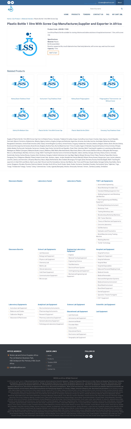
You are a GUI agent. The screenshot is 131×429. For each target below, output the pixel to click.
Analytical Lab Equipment (47, 305)
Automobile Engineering (105, 184)
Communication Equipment (48, 275)
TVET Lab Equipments (104, 181)
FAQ (107, 14)
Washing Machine (103, 240)
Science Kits (73, 328)
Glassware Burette (16, 249)
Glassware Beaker (16, 181)
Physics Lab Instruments (91, 386)
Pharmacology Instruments (48, 311)
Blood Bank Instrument (105, 285)
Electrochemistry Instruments (49, 308)
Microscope (43, 279)
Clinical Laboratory (45, 269)
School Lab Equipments (47, 249)
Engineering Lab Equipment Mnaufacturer (72, 384)
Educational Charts (75, 331)
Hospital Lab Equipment (105, 249)
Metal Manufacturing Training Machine (106, 235)
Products (76, 14)
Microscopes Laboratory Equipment (29, 383)
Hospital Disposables (105, 266)
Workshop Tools (103, 208)
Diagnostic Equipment (105, 256)
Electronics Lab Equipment (77, 334)
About (120, 2)
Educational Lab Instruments (100, 388)
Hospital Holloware (104, 259)
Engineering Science (75, 261)
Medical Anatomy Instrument (107, 282)
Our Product (16, 19)
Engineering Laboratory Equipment (76, 250)
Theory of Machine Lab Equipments (109, 221)
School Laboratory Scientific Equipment (57, 381)
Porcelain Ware (73, 324)
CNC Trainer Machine (104, 218)
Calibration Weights (16, 314)
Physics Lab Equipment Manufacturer (106, 381)
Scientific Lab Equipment (105, 305)
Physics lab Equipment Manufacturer (74, 383)
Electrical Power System (77, 267)
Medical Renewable (104, 275)
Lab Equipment (101, 312)
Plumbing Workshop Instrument (108, 205)
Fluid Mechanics (74, 264)
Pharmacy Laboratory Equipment (50, 318)
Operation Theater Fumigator (107, 295)
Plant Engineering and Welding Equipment (106, 201)
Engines (71, 255)
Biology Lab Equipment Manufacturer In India (82, 381)
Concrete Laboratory (104, 224)
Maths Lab (42, 266)
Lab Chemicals (73, 315)
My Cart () (117, 14)
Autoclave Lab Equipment (18, 308)
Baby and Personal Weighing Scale (109, 269)
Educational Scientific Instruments (35, 381)
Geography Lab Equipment (77, 337)
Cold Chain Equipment (46, 272)
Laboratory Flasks (74, 181)
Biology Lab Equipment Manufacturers (51, 383)
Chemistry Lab (44, 262)
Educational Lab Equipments (58, 386)
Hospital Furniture (103, 253)
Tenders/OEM (52, 362)
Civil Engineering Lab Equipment (79, 271)
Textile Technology (104, 243)
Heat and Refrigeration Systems (108, 279)
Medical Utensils (27, 19)
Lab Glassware (44, 253)
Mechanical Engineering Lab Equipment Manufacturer (26, 384)
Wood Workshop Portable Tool (107, 188)
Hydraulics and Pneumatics (107, 231)
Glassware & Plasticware (18, 318)
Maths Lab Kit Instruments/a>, (75, 386)
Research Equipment (46, 314)
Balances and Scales (17, 311)
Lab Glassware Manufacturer (107, 386)
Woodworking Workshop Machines (109, 215)
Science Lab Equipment (76, 305)
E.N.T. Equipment (103, 298)
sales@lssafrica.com (17, 367)
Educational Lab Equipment (77, 312)
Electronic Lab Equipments (93, 384)
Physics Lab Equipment (47, 259)
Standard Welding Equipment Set (108, 191)
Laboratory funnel (45, 181)
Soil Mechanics (103, 228)
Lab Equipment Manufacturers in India (96, 383)
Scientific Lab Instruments (21, 388)
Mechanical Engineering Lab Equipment (77, 275)
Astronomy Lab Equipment (77, 318)
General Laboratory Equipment (49, 321)
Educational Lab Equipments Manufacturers (36, 386)
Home (66, 14)
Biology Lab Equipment (46, 256)
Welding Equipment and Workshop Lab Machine (108, 195)
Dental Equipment (104, 291)
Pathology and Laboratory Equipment (51, 324)
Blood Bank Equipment (105, 288)
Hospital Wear (102, 262)
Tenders (86, 14)
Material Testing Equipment (78, 258)
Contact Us (98, 14)
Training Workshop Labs (105, 211)
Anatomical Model (74, 321)
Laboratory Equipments (18, 305)
